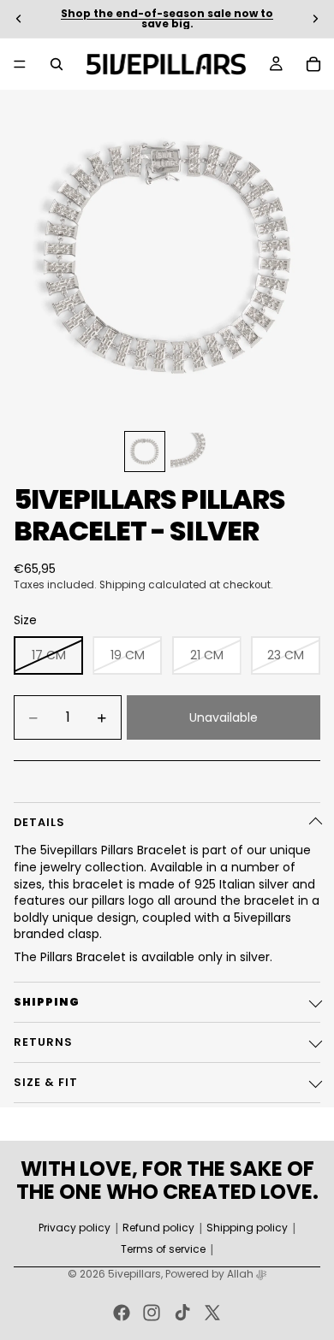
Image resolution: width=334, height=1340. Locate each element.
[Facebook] (121, 1312)
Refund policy (158, 1228)
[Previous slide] (19, 19)
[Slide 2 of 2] (189, 451)
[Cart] (313, 64)
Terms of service (163, 1249)
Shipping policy (247, 1228)
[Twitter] (212, 1312)
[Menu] (19, 64)
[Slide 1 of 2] (145, 451)
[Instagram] (151, 1312)
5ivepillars (134, 1273)
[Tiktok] (182, 1312)
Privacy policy (74, 1228)
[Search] (56, 64)
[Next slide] (315, 19)
